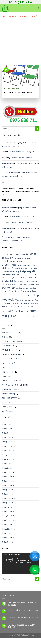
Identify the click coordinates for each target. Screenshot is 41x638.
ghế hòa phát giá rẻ (33, 268)
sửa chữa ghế (31, 284)
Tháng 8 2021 (7, 455)
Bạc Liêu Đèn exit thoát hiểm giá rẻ (11, 254)
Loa (3, 367)
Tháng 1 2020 (7, 503)
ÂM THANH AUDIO (10, 332)
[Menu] (24, 8)
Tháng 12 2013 (8, 537)
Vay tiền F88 (7, 411)
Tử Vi (4, 402)
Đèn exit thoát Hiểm (14, 303)
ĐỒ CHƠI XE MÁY (9, 359)
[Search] (38, 8)
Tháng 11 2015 (8, 524)
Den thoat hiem (9, 265)
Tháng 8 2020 (7, 490)
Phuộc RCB (6, 376)
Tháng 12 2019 (8, 507)
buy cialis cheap (8, 143)
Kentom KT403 (20, 278)
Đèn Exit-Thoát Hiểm (10, 350)
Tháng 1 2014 (7, 533)
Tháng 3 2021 (7, 463)
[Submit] (37, 128)
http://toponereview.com (10, 275)
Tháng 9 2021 (7, 450)
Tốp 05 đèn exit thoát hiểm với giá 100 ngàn (19, 144)
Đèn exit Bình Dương (23, 300)
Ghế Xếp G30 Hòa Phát (11, 88)
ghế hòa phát (23, 268)
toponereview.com (15, 295)
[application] (20, 563)
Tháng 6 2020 (7, 494)
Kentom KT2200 (28, 278)
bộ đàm (24, 254)
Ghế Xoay (4, 271)
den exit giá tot (18, 262)
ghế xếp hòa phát (26, 271)
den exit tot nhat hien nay (31, 261)
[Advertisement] (20, 43)
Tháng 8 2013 (7, 542)
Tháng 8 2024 (7, 433)
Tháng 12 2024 (8, 428)
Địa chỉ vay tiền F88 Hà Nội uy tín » (15, 172)
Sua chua (24, 281)
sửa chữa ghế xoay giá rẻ (22, 288)
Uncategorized (7, 407)
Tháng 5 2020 (7, 498)
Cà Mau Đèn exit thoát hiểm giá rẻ (26, 258)
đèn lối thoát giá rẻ (22, 316)
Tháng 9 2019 (7, 520)
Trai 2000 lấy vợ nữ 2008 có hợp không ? (23, 618)
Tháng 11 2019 (8, 511)
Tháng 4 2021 (7, 459)
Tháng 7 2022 (7, 442)
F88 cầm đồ (16, 268)
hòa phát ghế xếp (24, 275)
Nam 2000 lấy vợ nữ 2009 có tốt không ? (23, 611)
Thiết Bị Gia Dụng (9, 389)
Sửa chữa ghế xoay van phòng (23, 291)
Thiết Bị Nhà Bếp (8, 394)
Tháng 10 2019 (8, 516)
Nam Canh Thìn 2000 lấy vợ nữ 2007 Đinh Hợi (22, 626)
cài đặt (15, 258)
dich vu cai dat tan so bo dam (24, 265)
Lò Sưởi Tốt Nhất (9, 363)
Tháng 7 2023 (7, 437)
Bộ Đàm (5, 337)
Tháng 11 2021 (8, 446)
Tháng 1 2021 (7, 472)
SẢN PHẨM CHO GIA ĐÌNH (13, 385)
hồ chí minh (32, 275)
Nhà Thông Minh (8, 372)
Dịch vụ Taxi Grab (9, 346)
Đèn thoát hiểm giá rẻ (20, 311)
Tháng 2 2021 (7, 468)
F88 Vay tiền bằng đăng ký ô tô (19, 174)
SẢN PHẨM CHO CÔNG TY (13, 380)
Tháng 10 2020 (8, 485)
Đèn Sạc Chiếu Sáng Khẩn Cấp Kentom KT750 (19, 306)
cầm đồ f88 (7, 261)
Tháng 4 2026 (7, 424)
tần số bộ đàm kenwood (26, 295)
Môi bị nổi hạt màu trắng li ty (23, 151)
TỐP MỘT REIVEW (9, 398)
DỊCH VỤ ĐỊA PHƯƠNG (12, 341)
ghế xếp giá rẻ (12, 271)
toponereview (6, 295)
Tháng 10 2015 (8, 529)
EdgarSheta (6, 163)
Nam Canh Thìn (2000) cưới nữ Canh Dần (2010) (22, 604)
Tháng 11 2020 (8, 481)
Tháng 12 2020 (8, 476)
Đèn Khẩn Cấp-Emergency (12, 354)
